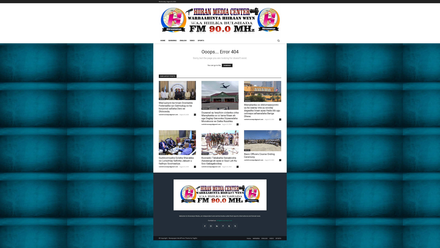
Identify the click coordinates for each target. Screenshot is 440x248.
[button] (278, 40)
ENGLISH (247, 150)
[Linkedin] (217, 226)
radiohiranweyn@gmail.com (168, 114)
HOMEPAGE (227, 65)
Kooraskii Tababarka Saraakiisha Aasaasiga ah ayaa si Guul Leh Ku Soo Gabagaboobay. (219, 160)
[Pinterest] (223, 226)
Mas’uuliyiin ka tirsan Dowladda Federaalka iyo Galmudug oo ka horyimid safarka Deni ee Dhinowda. (176, 107)
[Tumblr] (229, 226)
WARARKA (162, 99)
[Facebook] (204, 226)
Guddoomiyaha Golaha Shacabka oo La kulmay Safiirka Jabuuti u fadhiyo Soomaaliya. (176, 160)
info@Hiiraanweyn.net (224, 220)
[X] (235, 226)
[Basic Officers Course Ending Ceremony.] (262, 140)
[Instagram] (211, 226)
